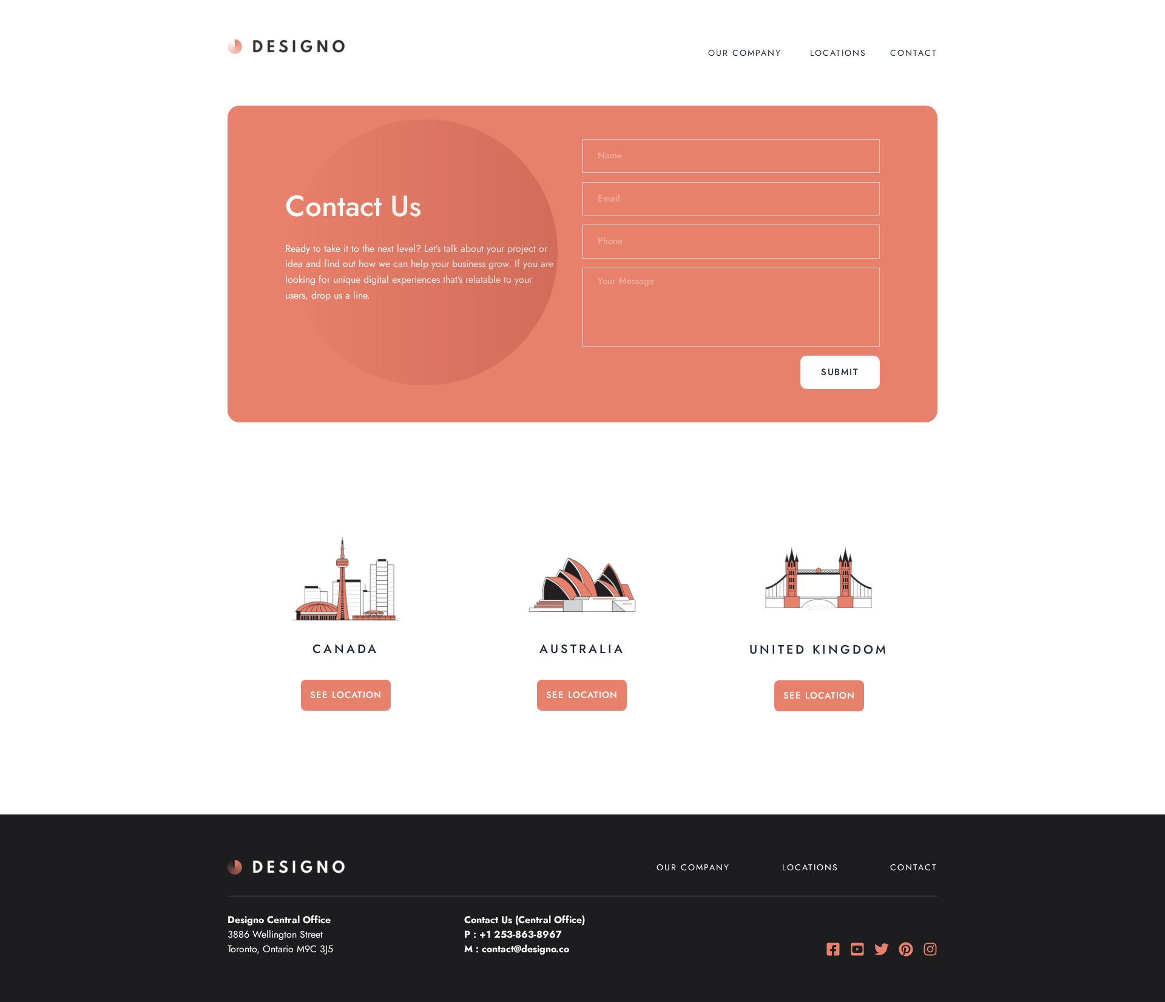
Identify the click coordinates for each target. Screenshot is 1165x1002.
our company (745, 53)
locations (838, 53)
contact (913, 867)
